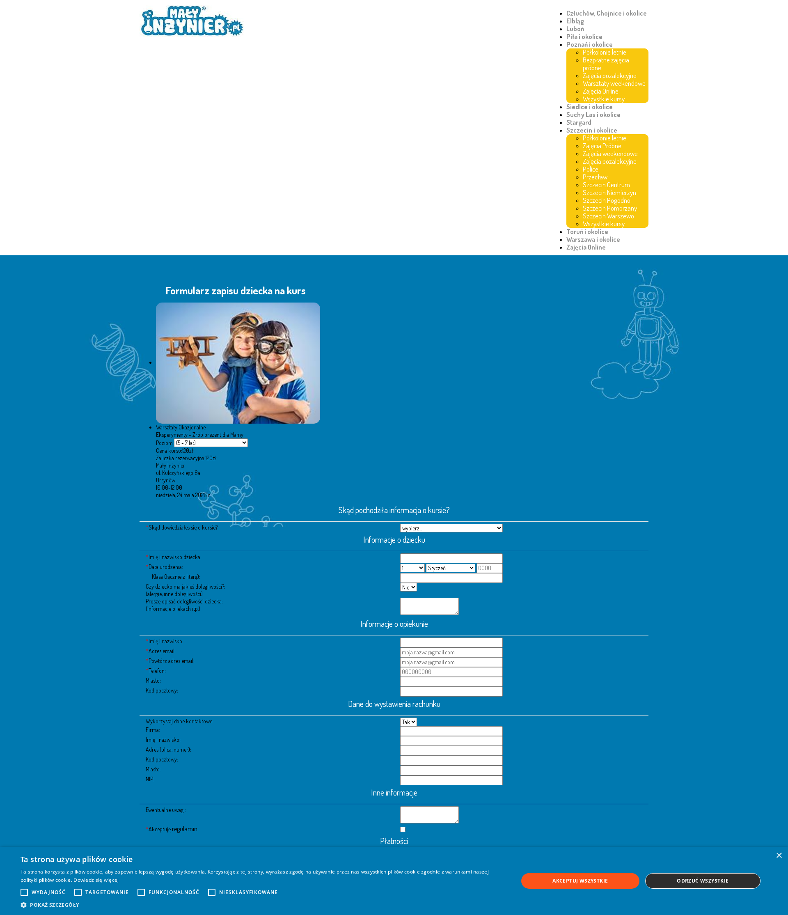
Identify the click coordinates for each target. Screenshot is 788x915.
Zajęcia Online (600, 91)
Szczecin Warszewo (608, 215)
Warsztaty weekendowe (614, 83)
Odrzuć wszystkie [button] (702, 880)
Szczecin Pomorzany (610, 208)
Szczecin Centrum (606, 184)
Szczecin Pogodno (606, 200)
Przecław (595, 176)
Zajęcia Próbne (602, 145)
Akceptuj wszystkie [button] (580, 880)
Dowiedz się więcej (96, 879)
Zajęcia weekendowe (610, 153)
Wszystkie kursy (604, 98)
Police (590, 169)
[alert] (394, 881)
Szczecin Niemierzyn (609, 192)
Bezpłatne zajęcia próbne (606, 63)
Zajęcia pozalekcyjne (610, 75)
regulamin (184, 829)
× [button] (779, 856)
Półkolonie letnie (604, 52)
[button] (262, 905)
